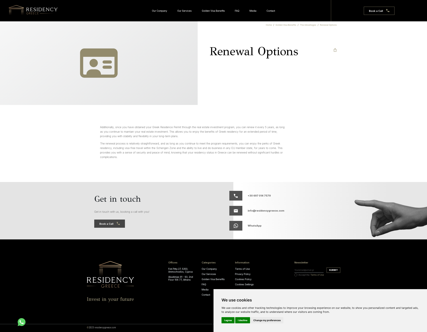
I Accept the (311, 275)
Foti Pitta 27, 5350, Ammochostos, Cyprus (180, 270)
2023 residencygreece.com (101, 327)
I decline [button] (242, 320)
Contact (271, 10)
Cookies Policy (243, 279)
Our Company (159, 10)
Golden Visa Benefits (213, 10)
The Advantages (308, 25)
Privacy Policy (243, 274)
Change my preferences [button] (267, 320)
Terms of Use (242, 268)
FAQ (237, 10)
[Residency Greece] (33, 10)
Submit (333, 270)
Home (269, 25)
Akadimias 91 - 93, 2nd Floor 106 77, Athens (180, 278)
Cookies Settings (244, 284)
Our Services (184, 10)
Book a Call (376, 11)
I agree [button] (228, 320)
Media (253, 10)
